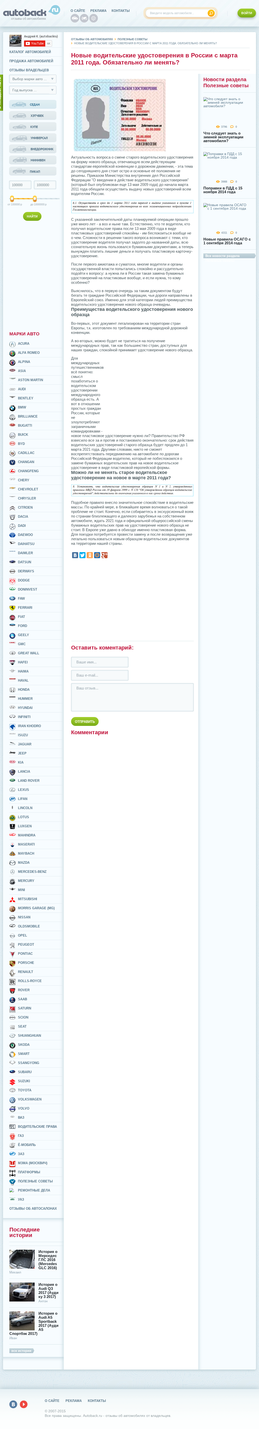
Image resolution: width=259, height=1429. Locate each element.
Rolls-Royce (30, 981)
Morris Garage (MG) (36, 908)
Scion (23, 1017)
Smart (24, 1054)
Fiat (21, 617)
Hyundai (25, 708)
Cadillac (26, 453)
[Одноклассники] (90, 555)
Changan (26, 462)
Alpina (24, 362)
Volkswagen (29, 1099)
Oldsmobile (29, 926)
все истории (21, 1351)
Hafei (23, 662)
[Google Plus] (104, 555)
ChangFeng (28, 471)
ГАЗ (21, 1136)
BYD (21, 444)
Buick (23, 435)
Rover (24, 990)
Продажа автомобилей (31, 61)
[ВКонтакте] (75, 555)
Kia (21, 762)
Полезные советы (35, 1181)
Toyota (24, 1090)
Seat (22, 1026)
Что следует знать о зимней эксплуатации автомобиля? (223, 137)
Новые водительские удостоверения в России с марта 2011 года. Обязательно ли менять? (145, 43)
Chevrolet (28, 489)
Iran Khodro (29, 726)
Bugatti (25, 425)
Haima (23, 671)
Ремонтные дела (34, 1190)
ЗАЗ (21, 1154)
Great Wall (28, 653)
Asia (22, 371)
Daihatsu (26, 544)
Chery (23, 480)
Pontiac (25, 954)
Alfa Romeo (29, 353)
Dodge (24, 580)
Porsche (26, 963)
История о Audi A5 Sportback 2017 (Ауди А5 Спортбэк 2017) (33, 1323)
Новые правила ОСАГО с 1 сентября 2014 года (227, 241)
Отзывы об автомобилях (92, 39)
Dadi (22, 526)
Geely (23, 635)
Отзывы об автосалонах (33, 1208)
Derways (26, 571)
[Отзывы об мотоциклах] (84, 18)
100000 (12, 204)
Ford (22, 626)
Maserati (26, 844)
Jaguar (24, 744)
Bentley (25, 398)
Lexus (23, 790)
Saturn (24, 1008)
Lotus (23, 817)
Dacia (23, 516)
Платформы (29, 1172)
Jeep (22, 753)
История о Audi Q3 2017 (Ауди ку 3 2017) (48, 1291)
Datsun (24, 562)
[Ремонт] (93, 18)
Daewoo (25, 535)
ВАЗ (21, 1117)
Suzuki (24, 1081)
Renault (25, 972)
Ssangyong (28, 1063)
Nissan (24, 917)
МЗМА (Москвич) (32, 1163)
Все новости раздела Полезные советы (222, 256)
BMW (22, 407)
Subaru (25, 1072)
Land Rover (28, 781)
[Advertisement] (33, 275)
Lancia (24, 771)
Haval (23, 680)
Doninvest (27, 589)
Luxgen (25, 826)
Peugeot (26, 944)
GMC (22, 644)
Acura (23, 343)
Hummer (25, 699)
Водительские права (37, 1127)
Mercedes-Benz (32, 872)
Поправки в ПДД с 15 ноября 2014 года (222, 190)
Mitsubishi (27, 899)
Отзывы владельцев (29, 70)
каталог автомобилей (30, 52)
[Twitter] (82, 555)
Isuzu (23, 735)
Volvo (23, 1108)
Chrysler (27, 498)
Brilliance (28, 416)
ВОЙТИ (246, 13)
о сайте (78, 11)
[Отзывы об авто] (75, 18)
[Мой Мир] (97, 555)
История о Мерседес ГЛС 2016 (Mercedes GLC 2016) (47, 1260)
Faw (21, 598)
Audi (22, 389)
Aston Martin (30, 380)
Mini (21, 890)
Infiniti (24, 717)
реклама (98, 11)
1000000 (35, 204)
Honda (24, 689)
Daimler (25, 553)
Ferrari (25, 608)
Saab (22, 999)
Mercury (26, 881)
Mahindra (26, 835)
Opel (22, 935)
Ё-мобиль (27, 1145)
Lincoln (25, 808)
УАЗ (21, 1199)
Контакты (121, 11)
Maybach (26, 853)
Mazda (24, 862)
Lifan (22, 799)
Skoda (24, 1045)
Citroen (25, 507)
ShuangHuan (29, 1035)
